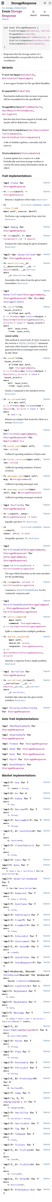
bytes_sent (14, 446)
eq (8, 513)
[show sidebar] (2, 3)
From (18, 920)
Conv (18, 859)
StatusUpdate (35, 43)
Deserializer (19, 275)
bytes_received (16, 459)
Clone (14, 182)
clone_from (10, 208)
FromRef (20, 925)
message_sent (15, 476)
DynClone (21, 904)
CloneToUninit (24, 845)
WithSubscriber (25, 1189)
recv (10, 306)
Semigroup (10, 1101)
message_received (18, 489)
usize (13, 449)
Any (17, 782)
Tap (17, 1128)
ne (4, 530)
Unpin (13, 759)
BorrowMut (21, 820)
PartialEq (17, 505)
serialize (13, 680)
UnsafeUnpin (17, 764)
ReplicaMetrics (13, 441)
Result (12, 110)
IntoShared (10, 975)
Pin (12, 316)
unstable (37, 205)
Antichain (8, 78)
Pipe (18, 1051)
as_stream (13, 399)
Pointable (21, 1062)
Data (17, 865)
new (9, 582)
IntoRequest (23, 962)
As (16, 793)
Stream (30, 405)
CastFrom (15, 840)
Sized (25, 788)
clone (10, 191)
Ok (20, 686)
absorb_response (17, 636)
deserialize (14, 263)
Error (30, 269)
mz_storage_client (11, 8)
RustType (15, 1088)
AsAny (18, 798)
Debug (14, 227)
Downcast (21, 893)
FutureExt (21, 936)
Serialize (17, 671)
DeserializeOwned (25, 878)
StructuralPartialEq (23, 707)
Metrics (8, 433)
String (6, 114)
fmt (9, 235)
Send (19, 322)
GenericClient (12, 294)
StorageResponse (23, 3)
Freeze (13, 743)
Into (22, 946)
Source (5, 19)
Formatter (9, 239)
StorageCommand (34, 294)
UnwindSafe (18, 734)
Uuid (42, 37)
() (14, 374)
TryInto (24, 1164)
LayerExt (21, 985)
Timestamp (23, 78)
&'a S (21, 1101)
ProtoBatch (25, 110)
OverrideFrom (12, 1029)
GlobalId (33, 30)
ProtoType (26, 1078)
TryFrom (24, 1149)
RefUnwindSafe (20, 726)
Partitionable (12, 549)
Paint (18, 1040)
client (23, 8)
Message (19, 1012)
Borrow (19, 809)
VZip (22, 1178)
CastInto (25, 830)
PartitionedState (20, 565)
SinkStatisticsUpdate (22, 137)
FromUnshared (22, 981)
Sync (12, 754)
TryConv (20, 1144)
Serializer (18, 692)
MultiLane (15, 1185)
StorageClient (12, 301)
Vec (50, 37)
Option (17, 319)
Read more (42, 199)
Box (36, 298)
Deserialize (26, 254)
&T (34, 1029)
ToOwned (20, 1133)
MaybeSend (20, 991)
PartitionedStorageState (18, 568)
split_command (16, 616)
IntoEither (22, 957)
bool (34, 517)
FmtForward (22, 914)
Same (18, 1092)
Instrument (22, 941)
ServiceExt (22, 1123)
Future (30, 316)
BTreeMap (33, 37)
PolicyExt (21, 1067)
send (10, 358)
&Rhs (15, 533)
